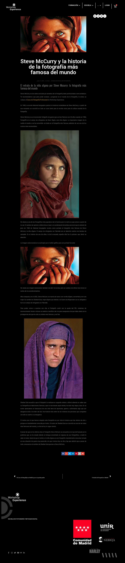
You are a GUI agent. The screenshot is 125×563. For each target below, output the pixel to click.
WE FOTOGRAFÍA (65, 81)
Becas (49, 501)
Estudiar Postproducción (107, 501)
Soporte (49, 498)
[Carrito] (115, 6)
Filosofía (76, 498)
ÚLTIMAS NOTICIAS (56, 81)
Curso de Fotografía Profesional (37, 100)
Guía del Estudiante (53, 504)
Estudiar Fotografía (105, 498)
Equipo (75, 501)
